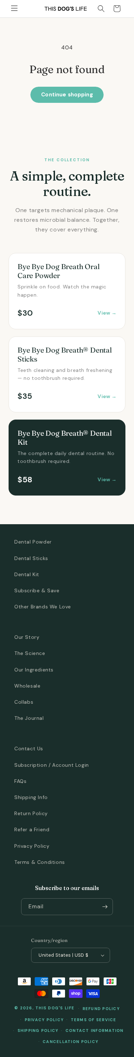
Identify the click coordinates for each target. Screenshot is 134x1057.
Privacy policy (44, 1019)
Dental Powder (33, 542)
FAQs (20, 781)
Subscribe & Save (37, 590)
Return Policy (31, 813)
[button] (14, 8)
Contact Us (28, 748)
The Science (29, 653)
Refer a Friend (31, 829)
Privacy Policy (31, 846)
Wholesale (27, 686)
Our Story (26, 637)
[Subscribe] (105, 906)
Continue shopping (67, 94)
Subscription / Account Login (51, 765)
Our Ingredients (34, 669)
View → (107, 313)
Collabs (23, 702)
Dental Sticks (31, 558)
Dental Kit (26, 574)
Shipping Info (31, 797)
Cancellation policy (70, 1041)
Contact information (94, 1030)
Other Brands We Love (42, 606)
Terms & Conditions (39, 862)
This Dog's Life (54, 1007)
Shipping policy (38, 1030)
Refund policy (101, 1008)
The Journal (29, 718)
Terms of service (93, 1019)
